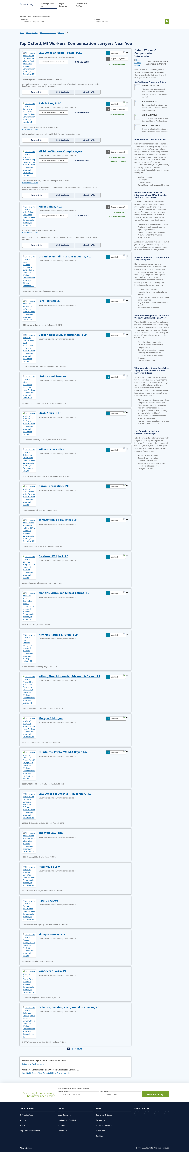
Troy (40, 1073)
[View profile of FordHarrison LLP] (29, 310)
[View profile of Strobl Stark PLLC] (29, 423)
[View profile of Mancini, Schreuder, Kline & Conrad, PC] (29, 606)
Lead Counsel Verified (81, 4)
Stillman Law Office (51, 449)
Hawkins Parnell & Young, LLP (58, 634)
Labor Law (26, 1064)
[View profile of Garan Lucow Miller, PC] (29, 495)
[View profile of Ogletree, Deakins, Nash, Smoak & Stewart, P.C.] (29, 1022)
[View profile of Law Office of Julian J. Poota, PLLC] (29, 63)
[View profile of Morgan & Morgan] (29, 727)
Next (79, 1049)
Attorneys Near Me (48, 4)
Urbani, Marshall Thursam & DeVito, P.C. (65, 256)
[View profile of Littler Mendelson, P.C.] (29, 387)
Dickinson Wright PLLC (53, 556)
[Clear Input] (89, 21)
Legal (98, 1108)
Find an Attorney (27, 1108)
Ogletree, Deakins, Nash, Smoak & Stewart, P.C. (69, 1007)
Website (62, 92)
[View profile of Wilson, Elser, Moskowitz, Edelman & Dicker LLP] (29, 689)
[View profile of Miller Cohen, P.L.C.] (29, 216)
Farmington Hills (63, 1073)
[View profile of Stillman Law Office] (29, 460)
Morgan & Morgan (51, 718)
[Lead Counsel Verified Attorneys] (139, 63)
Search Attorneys (155, 1094)
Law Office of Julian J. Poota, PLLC (60, 53)
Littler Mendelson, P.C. (53, 376)
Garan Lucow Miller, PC (54, 486)
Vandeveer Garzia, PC (52, 971)
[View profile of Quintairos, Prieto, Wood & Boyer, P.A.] (29, 765)
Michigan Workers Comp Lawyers (60, 151)
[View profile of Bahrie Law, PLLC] (29, 112)
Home (22, 33)
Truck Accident (38, 1064)
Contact (36, 92)
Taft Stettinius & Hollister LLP (58, 520)
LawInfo (61, 1108)
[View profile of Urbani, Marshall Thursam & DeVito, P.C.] (29, 271)
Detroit (35, 1073)
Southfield (26, 1073)
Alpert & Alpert (48, 900)
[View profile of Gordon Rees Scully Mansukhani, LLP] (29, 348)
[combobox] (55, 21)
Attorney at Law (49, 866)
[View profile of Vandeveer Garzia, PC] (29, 981)
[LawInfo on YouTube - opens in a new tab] (156, 1113)
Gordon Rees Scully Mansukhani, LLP (63, 334)
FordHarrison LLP (50, 301)
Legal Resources (63, 4)
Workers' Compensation (48, 33)
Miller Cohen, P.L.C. (51, 206)
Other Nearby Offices (30, 129)
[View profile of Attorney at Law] (29, 876)
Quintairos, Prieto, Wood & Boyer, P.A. (63, 752)
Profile (89, 92)
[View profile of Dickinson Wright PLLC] (29, 567)
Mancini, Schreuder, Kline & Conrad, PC (64, 593)
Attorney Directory (32, 33)
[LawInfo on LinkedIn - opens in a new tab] (166, 1113)
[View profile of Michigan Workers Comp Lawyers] (29, 163)
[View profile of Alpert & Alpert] (29, 910)
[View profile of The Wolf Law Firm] (29, 842)
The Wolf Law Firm (51, 833)
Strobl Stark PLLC (50, 413)
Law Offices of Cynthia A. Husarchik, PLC (65, 793)
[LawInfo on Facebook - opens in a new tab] (136, 1113)
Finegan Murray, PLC (52, 934)
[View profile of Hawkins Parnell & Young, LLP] (29, 648)
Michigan (61, 33)
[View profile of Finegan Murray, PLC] (29, 945)
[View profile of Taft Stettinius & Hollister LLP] (29, 530)
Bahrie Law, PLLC (50, 103)
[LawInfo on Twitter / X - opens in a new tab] (146, 1113)
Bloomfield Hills (49, 1073)
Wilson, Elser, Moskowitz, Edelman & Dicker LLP (69, 676)
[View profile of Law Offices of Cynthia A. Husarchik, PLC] (29, 805)
